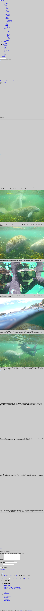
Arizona (8, 31)
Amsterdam (5, 45)
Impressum (5, 591)
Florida (8, 33)
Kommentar (13, 59)
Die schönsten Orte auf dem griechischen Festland (10, 586)
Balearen (8, 26)
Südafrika (7, 3)
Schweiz (7, 25)
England (8, 15)
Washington (8, 38)
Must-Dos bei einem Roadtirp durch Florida (27, 116)
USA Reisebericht (6, 599)
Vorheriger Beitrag (2, 568)
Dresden (5, 47)
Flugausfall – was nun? (7, 585)
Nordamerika (5, 28)
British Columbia (9, 29)
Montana (8, 34)
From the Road (6, 43)
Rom (4, 53)
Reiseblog (3, 575)
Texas (8, 36)
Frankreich (7, 12)
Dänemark (7, 10)
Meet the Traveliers (6, 593)
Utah (8, 37)
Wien (4, 55)
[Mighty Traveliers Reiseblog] (4, 0)
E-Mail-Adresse (2, 562)
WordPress (20, 610)
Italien (6, 16)
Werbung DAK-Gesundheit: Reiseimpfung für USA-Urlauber (12, 588)
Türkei (6, 7)
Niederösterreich (9, 20)
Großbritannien (8, 14)
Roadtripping (4, 41)
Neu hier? (3, 56)
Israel (6, 5)
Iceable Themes (29, 610)
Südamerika (5, 39)
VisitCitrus (19, 545)
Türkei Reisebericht (6, 598)
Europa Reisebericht (6, 597)
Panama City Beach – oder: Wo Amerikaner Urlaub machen (12, 587)
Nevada (8, 35)
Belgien (7, 9)
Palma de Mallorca (6, 50)
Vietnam (7, 8)
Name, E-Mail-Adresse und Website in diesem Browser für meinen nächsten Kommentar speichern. (14, 565)
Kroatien (7, 17)
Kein (11, 59)
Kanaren (8, 27)
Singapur (7, 6)
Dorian (12, 259)
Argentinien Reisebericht (7, 596)
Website (1, 564)
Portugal (7, 23)
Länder (3, 2)
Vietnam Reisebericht (7, 600)
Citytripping (3, 44)
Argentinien (7, 40)
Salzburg (5, 54)
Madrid (5, 49)
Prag (4, 52)
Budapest (5, 46)
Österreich (7, 19)
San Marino (7, 24)
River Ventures (35, 259)
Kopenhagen (5, 48)
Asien (4, 4)
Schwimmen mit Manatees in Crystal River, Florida (9, 80)
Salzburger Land (9, 21)
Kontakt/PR (5, 592)
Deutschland (7, 11)
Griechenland (7, 13)
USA (6, 30)
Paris (4, 51)
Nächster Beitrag (2, 548)
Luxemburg (7, 18)
